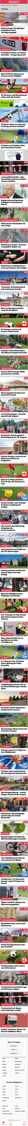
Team (16, 1106)
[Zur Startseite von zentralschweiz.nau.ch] (14, 1)
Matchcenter (18, 1061)
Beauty (4, 1100)
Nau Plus (17, 1067)
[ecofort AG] (7, 103)
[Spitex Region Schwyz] (21, 103)
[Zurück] (1, 2)
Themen (17, 1073)
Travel (16, 1094)
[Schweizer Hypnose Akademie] (14, 155)
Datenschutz (5, 1111)
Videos (4, 1067)
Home (3, 5)
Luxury (17, 1089)
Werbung (4, 1106)
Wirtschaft (18, 1064)
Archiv (4, 1075)
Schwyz (8, 5)
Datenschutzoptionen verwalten (8, 1113)
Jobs (3, 1108)
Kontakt (17, 1108)
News (3, 1058)
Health (4, 1086)
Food (16, 1092)
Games (4, 1070)
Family (4, 1092)
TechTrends (18, 1097)
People (4, 1064)
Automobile (5, 1097)
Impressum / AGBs (20, 1111)
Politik (16, 1058)
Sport (3, 1061)
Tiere (3, 1094)
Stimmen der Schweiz (20, 1070)
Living (16, 1086)
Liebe (3, 1089)
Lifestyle (4, 1073)
